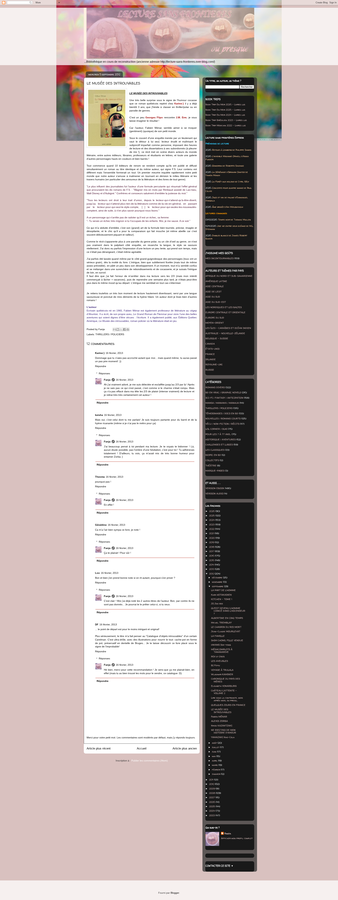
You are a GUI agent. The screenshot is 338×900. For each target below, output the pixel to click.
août (215, 742)
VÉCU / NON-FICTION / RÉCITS (222, 423)
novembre (217, 581)
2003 (212, 815)
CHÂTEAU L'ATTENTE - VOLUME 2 (224, 692)
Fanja (107, 379)
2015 (212, 560)
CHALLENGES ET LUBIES (219, 444)
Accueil (141, 748)
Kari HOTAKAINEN (221, 594)
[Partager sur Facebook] (124, 329)
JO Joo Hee (217, 603)
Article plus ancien (185, 748)
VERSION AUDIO (214, 493)
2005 (212, 806)
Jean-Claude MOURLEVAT (225, 631)
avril (215, 760)
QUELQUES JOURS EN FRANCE (228, 705)
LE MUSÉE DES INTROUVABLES (221, 711)
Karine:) (100, 353)
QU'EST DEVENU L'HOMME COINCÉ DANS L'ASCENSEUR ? (228, 611)
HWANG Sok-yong (221, 644)
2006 (212, 802)
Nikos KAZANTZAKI (221, 725)
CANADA (210, 343)
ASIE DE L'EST (213, 291)
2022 (212, 528)
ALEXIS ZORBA (219, 721)
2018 (212, 546)
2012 (212, 573)
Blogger (175, 892)
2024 (212, 519)
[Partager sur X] (121, 329)
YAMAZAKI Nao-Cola (222, 737)
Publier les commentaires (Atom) (149, 760)
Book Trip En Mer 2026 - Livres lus (225, 104)
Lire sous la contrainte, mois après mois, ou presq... (227, 699)
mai (214, 756)
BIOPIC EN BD (213, 455)
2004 (212, 810)
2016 (212, 555)
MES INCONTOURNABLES (219, 258)
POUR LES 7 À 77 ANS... (218, 434)
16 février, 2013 (114, 353)
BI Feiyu (215, 665)
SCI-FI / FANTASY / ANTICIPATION (224, 397)
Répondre (100, 366)
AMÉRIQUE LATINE (216, 281)
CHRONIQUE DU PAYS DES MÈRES (225, 680)
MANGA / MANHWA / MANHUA (222, 402)
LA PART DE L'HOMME (223, 590)
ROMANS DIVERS (215, 387)
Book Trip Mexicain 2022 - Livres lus (225, 125)
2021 (212, 533)
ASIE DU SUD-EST (215, 302)
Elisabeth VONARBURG (224, 686)
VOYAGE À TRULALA (222, 669)
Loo (97, 572)
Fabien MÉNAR (219, 716)
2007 (212, 797)
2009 (212, 788)
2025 (212, 515)
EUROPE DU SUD (214, 317)
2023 (212, 524)
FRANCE (210, 354)
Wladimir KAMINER (222, 674)
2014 (212, 564)
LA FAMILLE (218, 636)
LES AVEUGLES (219, 660)
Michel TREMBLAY (221, 622)
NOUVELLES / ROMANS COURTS (223, 418)
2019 (212, 542)
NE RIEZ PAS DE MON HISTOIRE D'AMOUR (223, 731)
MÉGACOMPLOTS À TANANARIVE (221, 651)
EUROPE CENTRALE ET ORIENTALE (225, 312)
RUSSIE (209, 369)
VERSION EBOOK (214, 488)
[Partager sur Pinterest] (128, 329)
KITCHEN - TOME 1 (221, 599)
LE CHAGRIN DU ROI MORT (226, 627)
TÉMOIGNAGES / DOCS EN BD (221, 413)
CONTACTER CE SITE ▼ (219, 865)
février (216, 769)
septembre (218, 586)
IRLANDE (210, 359)
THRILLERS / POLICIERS (109, 334)
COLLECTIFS (212, 460)
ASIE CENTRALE (214, 286)
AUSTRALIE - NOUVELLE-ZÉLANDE (225, 333)
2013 (212, 569)
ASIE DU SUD (212, 296)
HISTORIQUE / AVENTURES (220, 439)
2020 (212, 537)
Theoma (100, 476)
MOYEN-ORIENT (214, 322)
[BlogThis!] (118, 329)
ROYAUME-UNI (213, 364)
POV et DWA (218, 656)
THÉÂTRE (210, 465)
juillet (216, 747)
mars (215, 765)
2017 (212, 551)
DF (96, 624)
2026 (212, 511)
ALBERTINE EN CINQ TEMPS (227, 618)
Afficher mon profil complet (237, 838)
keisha (99, 415)
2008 (212, 793)
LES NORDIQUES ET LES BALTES (223, 307)
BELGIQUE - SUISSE (216, 338)
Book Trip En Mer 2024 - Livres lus (225, 114)
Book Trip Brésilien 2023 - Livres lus (226, 120)
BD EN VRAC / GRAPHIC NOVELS (223, 392)
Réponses (104, 373)
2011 (211, 779)
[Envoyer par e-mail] (114, 329)
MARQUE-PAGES (214, 470)
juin (214, 751)
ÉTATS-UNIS (212, 348)
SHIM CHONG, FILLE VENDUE (227, 640)
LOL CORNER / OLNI (216, 428)
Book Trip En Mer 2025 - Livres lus (225, 109)
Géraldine (101, 524)
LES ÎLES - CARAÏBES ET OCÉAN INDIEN (228, 328)
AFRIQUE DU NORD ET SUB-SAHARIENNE (228, 275)
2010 (212, 784)
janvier (216, 774)
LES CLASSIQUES (214, 449)
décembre (217, 577)
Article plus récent (99, 748)
